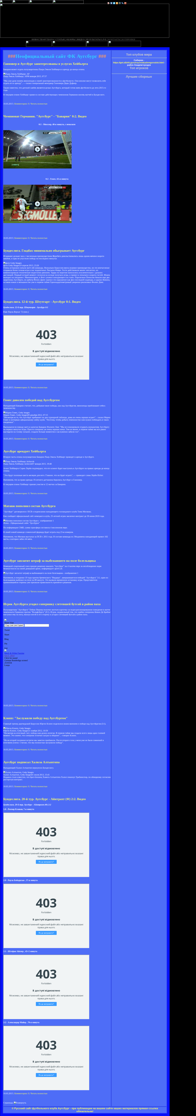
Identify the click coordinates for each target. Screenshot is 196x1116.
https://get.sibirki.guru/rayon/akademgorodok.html (138, 62)
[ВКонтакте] (111, 3)
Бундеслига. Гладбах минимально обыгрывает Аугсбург (44, 250)
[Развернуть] (20, 1103)
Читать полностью (39, 104)
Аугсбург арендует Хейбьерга (24, 451)
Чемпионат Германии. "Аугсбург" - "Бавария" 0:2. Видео (45, 116)
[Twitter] (114, 3)
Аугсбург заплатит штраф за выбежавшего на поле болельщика (49, 560)
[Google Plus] (125, 3)
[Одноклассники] (117, 3)
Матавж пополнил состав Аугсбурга (29, 506)
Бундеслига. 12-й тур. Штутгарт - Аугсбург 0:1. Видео (42, 301)
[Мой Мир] (119, 3)
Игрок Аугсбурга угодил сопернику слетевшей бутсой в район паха (52, 604)
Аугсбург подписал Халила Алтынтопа (31, 762)
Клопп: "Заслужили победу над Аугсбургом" (35, 718)
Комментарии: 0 (21, 104)
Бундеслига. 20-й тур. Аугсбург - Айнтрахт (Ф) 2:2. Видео (44, 799)
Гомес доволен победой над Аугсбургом (31, 400)
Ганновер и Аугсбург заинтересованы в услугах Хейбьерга (45, 63)
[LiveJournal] (122, 3)
